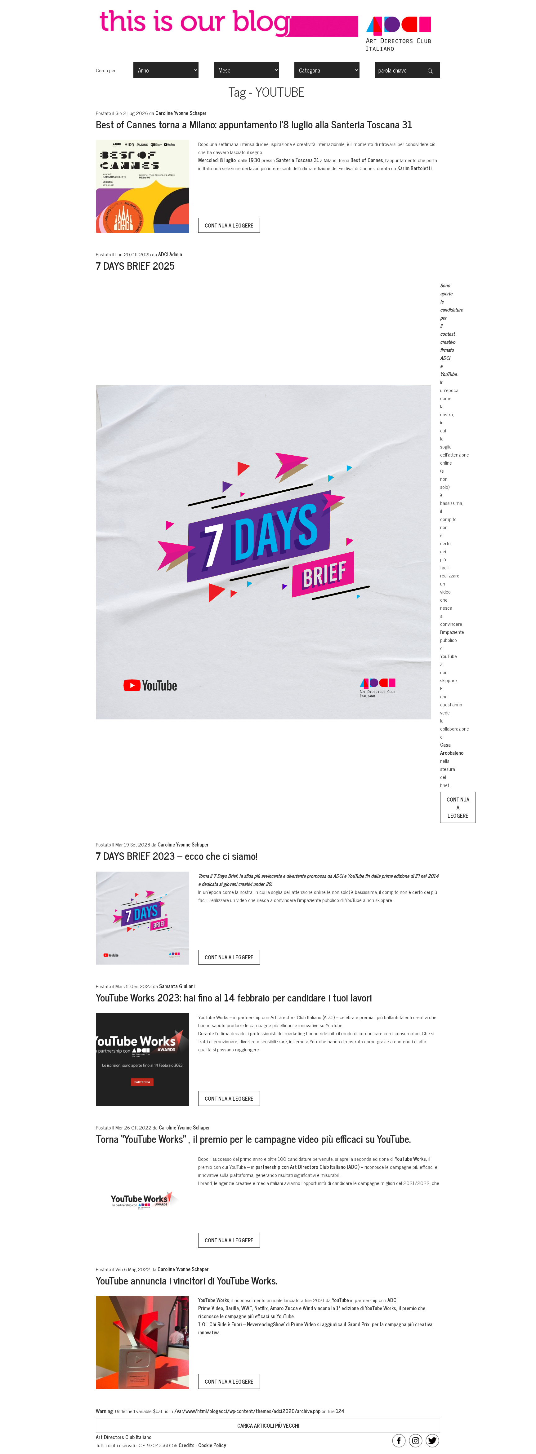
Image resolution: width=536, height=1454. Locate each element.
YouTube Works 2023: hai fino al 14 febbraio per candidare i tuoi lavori (234, 997)
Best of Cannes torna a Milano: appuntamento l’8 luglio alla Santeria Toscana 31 (254, 124)
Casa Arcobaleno (451, 748)
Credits (186, 1445)
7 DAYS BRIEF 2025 (135, 265)
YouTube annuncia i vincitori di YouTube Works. (186, 1280)
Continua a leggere (229, 225)
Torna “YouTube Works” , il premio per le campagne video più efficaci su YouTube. (253, 1138)
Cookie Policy (212, 1445)
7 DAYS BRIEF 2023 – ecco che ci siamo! (176, 855)
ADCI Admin (170, 254)
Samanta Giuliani (177, 986)
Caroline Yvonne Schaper (181, 113)
